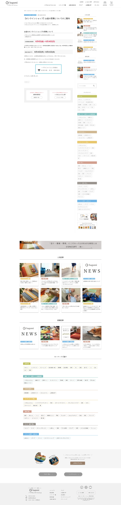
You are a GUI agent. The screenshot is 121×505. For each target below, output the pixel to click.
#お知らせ (27, 82)
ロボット (80, 99)
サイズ (85, 186)
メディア (86, 204)
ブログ (80, 5)
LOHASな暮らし (29, 388)
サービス (97, 5)
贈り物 (79, 178)
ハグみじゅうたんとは (50, 5)
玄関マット (80, 120)
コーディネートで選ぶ (30, 398)
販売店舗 (52, 497)
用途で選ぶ (27, 411)
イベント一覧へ (60, 97)
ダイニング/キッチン (82, 188)
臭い (93, 107)
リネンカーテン (81, 137)
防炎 (79, 173)
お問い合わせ (96, 1)
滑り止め (92, 125)
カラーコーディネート (83, 150)
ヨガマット (80, 176)
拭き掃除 (85, 104)
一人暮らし (92, 188)
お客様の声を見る (77, 463)
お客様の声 (88, 5)
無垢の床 (93, 155)
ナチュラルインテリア (83, 153)
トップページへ (73, 474)
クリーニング (81, 102)
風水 (93, 147)
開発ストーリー (81, 127)
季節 (93, 168)
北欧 (91, 153)
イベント (92, 204)
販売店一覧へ (37, 97)
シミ (88, 107)
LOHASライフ (87, 135)
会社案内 (81, 1)
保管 (90, 104)
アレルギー (80, 171)
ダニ (95, 104)
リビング (80, 186)
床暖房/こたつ (86, 168)
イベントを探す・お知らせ (30, 15)
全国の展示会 (72, 5)
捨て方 (83, 107)
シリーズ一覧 (62, 5)
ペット (89, 165)
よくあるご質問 (88, 1)
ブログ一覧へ (47, 474)
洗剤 (83, 109)
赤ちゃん (84, 165)
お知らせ (80, 204)
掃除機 (79, 104)
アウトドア (88, 173)
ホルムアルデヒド (89, 171)
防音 (83, 173)
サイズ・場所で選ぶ (29, 424)
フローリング (86, 155)
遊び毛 (86, 125)
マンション (80, 196)
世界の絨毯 (80, 125)
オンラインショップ (82, 206)
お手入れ (27, 363)
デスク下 (91, 191)
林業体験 (80, 135)
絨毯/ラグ (90, 117)
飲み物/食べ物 (89, 102)
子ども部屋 (84, 191)
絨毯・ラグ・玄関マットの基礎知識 (33, 376)
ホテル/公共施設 (86, 194)
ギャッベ (89, 122)
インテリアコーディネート (84, 147)
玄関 (79, 194)
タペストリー (88, 176)
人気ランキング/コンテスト (84, 209)
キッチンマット (88, 120)
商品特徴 (52, 492)
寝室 (79, 191)
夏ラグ (79, 168)
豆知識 (79, 122)
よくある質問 (81, 492)
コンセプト (52, 490)
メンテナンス (87, 99)
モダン (79, 155)
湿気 (79, 107)
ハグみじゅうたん (82, 117)
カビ (79, 109)
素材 (84, 122)
